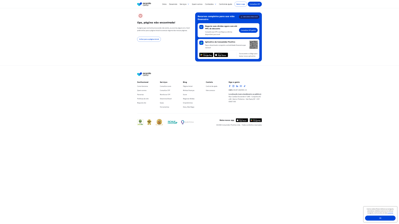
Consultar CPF (255, 4)
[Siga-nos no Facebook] (230, 86)
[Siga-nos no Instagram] (233, 86)
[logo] (144, 4)
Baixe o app (240, 4)
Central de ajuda (225, 4)
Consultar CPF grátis (248, 30)
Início (164, 4)
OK (380, 218)
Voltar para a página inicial (149, 39)
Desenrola (173, 4)
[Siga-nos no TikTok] (245, 86)
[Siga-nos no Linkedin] (237, 86)
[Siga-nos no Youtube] (241, 86)
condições (390, 213)
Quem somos (197, 4)
